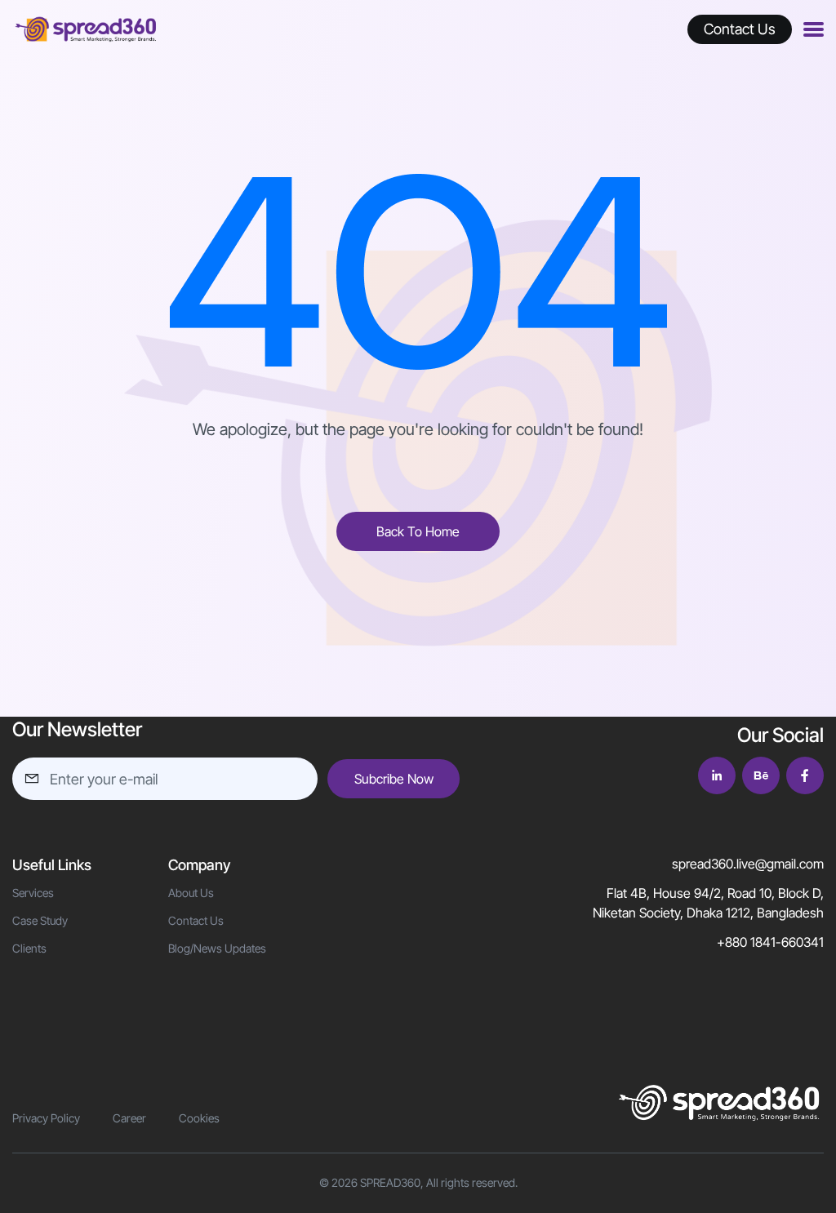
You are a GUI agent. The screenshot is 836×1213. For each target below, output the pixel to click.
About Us (191, 893)
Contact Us (196, 920)
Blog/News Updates (217, 948)
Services (33, 893)
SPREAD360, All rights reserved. (439, 1182)
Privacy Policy (46, 1118)
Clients (29, 948)
